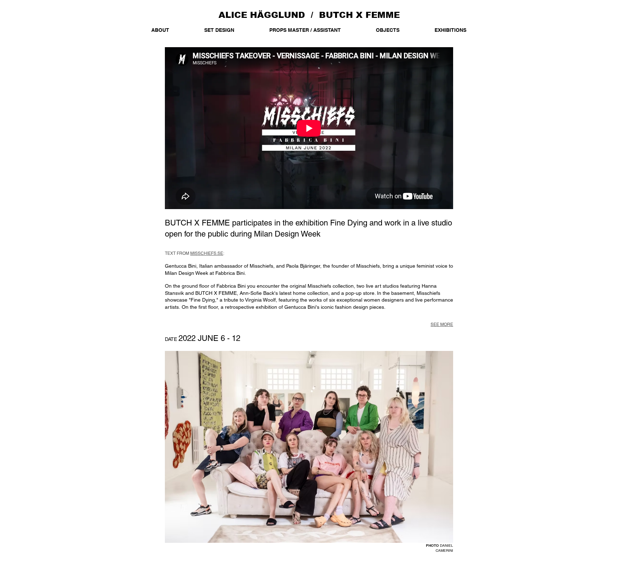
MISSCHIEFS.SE (206, 253)
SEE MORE (442, 324)
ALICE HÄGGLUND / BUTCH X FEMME (309, 15)
